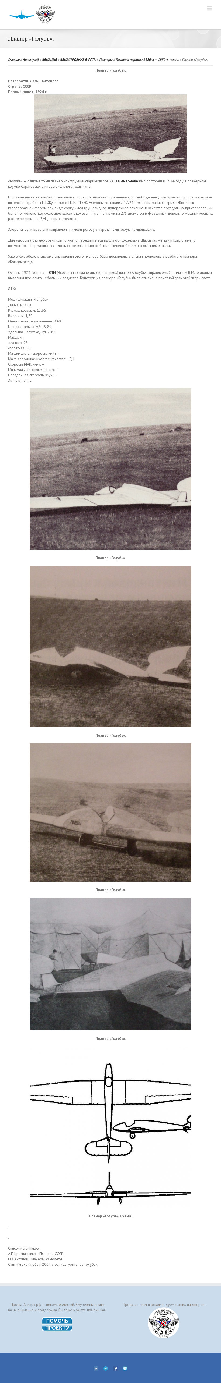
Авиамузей (31, 59)
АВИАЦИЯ (49, 59)
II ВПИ (50, 272)
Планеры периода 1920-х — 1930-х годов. (147, 59)
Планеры (105, 59)
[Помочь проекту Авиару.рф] (57, 1319)
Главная (13, 59)
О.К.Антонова (126, 181)
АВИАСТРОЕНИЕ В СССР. (78, 59)
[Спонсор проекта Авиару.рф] (164, 1323)
